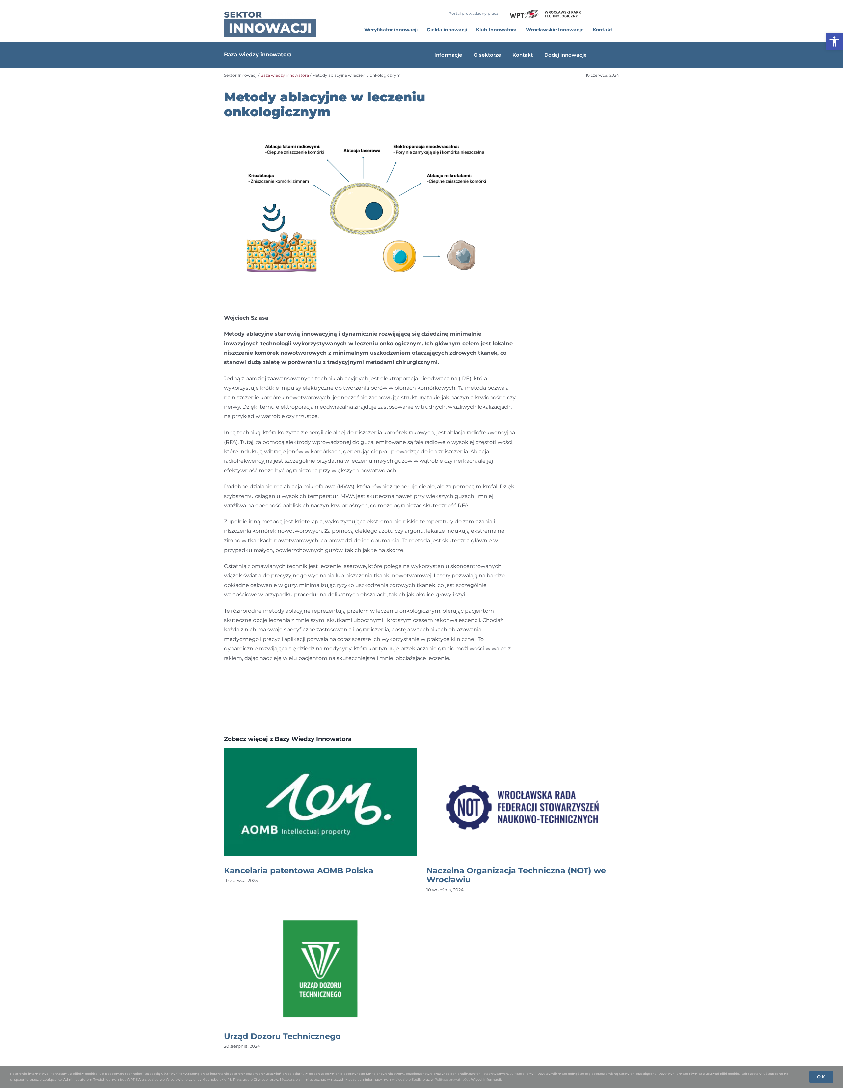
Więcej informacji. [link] (486, 1079)
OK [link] (821, 1076)
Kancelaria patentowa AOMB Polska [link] (298, 870)
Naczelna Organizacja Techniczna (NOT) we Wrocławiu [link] (516, 875)
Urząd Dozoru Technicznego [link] (282, 1036)
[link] (834, 41)
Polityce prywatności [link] (452, 1079)
